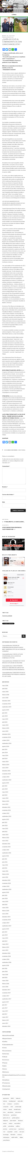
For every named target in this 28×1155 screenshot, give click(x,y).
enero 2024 (5, 767)
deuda (10, 1109)
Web (3, 502)
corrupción (5, 1106)
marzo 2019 (5, 944)
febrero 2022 (5, 837)
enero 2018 (5, 986)
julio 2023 (4, 786)
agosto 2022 (5, 819)
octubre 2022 (5, 813)
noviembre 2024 (6, 737)
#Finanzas (4, 1063)
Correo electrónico (8, 494)
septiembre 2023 (6, 780)
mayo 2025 (5, 719)
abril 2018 (4, 977)
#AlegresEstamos (7, 1038)
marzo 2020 (5, 907)
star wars (21, 1131)
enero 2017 (5, 1023)
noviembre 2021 (6, 846)
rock (4, 1131)
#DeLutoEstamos (6, 1050)
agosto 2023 (5, 783)
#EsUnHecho (5, 1060)
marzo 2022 (5, 834)
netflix (4, 1126)
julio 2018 (4, 968)
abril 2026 (4, 688)
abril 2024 (4, 758)
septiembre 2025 (6, 707)
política (18, 1126)
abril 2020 (4, 904)
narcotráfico (17, 1123)
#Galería (4, 1066)
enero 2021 (5, 877)
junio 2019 (5, 935)
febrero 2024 (5, 764)
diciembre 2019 (6, 916)
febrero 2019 (5, 947)
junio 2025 (5, 716)
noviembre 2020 (6, 883)
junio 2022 (5, 825)
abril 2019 (4, 941)
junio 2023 (5, 789)
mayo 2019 (5, 938)
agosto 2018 (5, 965)
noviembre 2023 (6, 773)
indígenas (5, 1120)
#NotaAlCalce (5, 1080)
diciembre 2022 (6, 807)
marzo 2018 (5, 980)
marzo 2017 (5, 1017)
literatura (20, 1120)
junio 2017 (4, 1008)
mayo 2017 (5, 1011)
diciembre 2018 (6, 953)
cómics (5, 1109)
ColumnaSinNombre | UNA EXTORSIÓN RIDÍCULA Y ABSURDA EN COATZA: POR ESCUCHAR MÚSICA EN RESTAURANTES (13, 667)
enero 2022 (5, 840)
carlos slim (20, 1101)
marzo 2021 (5, 871)
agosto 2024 (5, 746)
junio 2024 (5, 752)
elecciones (18, 1112)
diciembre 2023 (6, 770)
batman (5, 1101)
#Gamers (4, 1069)
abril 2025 (4, 722)
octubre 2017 (5, 996)
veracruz (19, 1134)
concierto (16, 1104)
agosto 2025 (5, 710)
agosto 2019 (5, 929)
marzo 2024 (5, 761)
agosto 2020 (5, 892)
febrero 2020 (5, 910)
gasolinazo (14, 1115)
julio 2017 (4, 1005)
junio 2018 (5, 971)
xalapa (21, 1137)
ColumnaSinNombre (13, 9)
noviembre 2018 (6, 956)
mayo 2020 (5, 901)
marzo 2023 (5, 798)
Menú (14, 14)
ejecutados (10, 1112)
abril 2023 (4, 795)
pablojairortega (8, 37)
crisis (11, 1106)
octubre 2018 (5, 959)
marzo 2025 (5, 725)
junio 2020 (5, 898)
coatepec (9, 1104)
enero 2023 (5, 804)
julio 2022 (4, 822)
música (10, 1123)
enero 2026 (5, 697)
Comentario (6, 466)
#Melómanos (5, 1072)
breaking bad (12, 1101)
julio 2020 (4, 895)
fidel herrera (6, 1115)
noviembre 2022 (6, 810)
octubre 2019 (5, 922)
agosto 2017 (5, 1002)
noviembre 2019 (6, 919)
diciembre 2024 (6, 734)
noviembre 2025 (6, 703)
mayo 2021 (5, 865)
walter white (14, 1137)
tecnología (6, 1134)
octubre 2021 (5, 850)
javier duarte (13, 1120)
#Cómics (4, 1047)
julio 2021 (4, 859)
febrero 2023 (5, 801)
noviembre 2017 (6, 992)
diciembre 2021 (6, 843)
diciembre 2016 (6, 1026)
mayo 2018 (5, 974)
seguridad (9, 1131)
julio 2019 (4, 932)
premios (5, 1129)
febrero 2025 (5, 728)
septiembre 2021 (6, 853)
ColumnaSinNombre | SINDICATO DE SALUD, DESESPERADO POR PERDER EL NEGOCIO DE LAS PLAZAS (13, 674)
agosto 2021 (5, 856)
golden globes (15, 1118)
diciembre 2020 (6, 880)
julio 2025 (4, 713)
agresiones (6, 1098)
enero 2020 (5, 913)
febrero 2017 (5, 1020)
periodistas (11, 1126)
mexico (5, 1123)
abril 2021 (4, 868)
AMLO (12, 1098)
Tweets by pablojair (7, 615)
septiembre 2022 (6, 816)
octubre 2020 (5, 886)
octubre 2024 (5, 740)
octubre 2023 (5, 777)
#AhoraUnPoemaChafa (8, 1035)
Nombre (5, 487)
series (15, 1131)
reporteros (21, 1129)
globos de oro (6, 1118)
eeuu (4, 1112)
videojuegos (6, 1137)
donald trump (17, 1109)
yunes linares (6, 1140)
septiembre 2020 (6, 889)
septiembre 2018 (6, 962)
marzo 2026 (5, 691)
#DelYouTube (5, 1053)
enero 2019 (5, 950)
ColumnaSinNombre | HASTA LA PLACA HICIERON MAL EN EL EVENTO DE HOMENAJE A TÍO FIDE (12, 656)
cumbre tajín (18, 1106)
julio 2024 (4, 749)
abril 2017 (4, 1014)
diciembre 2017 (6, 989)
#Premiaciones (6, 1083)
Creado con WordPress (8, 1151)
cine (4, 1104)
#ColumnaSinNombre (11, 450)
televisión (12, 1134)
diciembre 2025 (6, 700)
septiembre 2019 (6, 926)
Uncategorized (6, 1089)
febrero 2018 (5, 983)
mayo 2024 (5, 755)
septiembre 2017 (6, 999)
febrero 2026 (5, 694)
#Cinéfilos (4, 1041)
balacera (18, 1098)
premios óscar (12, 1129)
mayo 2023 (5, 792)
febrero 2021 (5, 874)
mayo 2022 (5, 828)
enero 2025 (5, 731)
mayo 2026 (5, 685)
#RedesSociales (6, 1086)
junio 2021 (4, 862)
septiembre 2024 (6, 743)
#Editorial (22, 450)
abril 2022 (4, 831)
